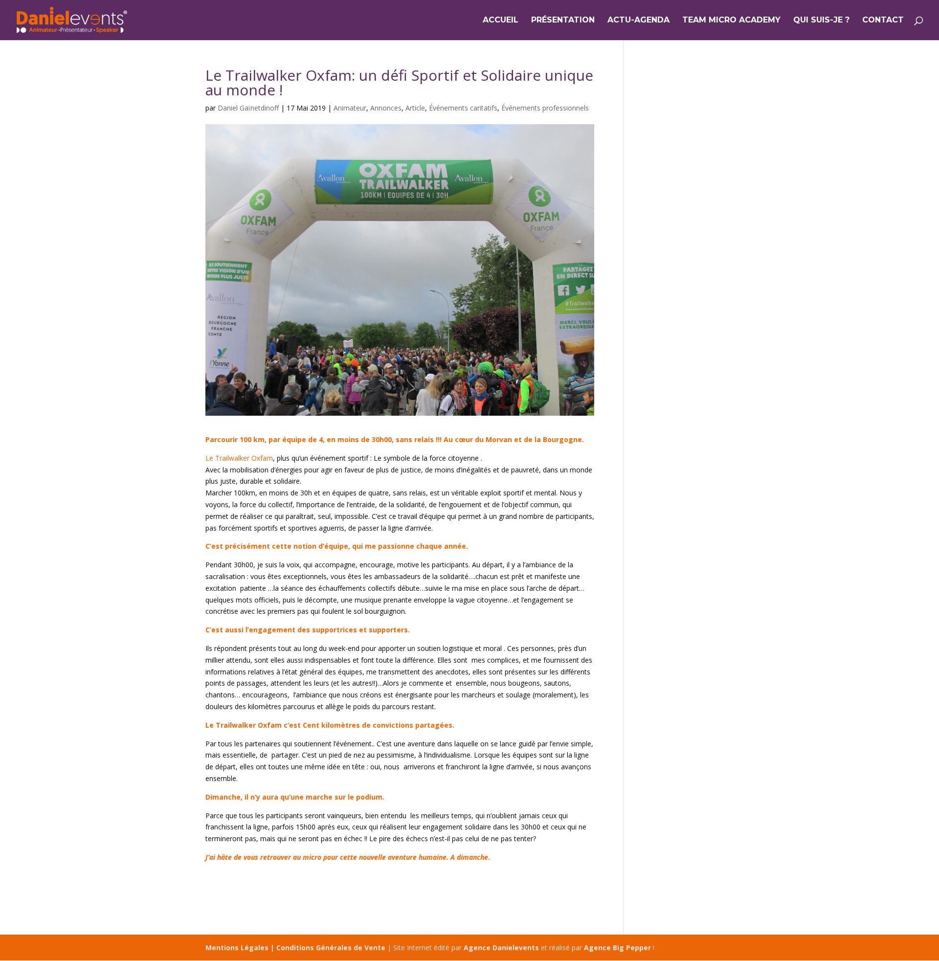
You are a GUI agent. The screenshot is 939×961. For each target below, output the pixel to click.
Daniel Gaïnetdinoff (248, 107)
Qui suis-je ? (821, 20)
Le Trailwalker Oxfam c (246, 725)
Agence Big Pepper (617, 947)
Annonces (386, 107)
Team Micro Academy (731, 20)
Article (415, 107)
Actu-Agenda (638, 20)
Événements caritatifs (463, 107)
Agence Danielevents (501, 947)
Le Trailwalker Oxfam (239, 458)
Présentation (563, 20)
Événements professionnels (545, 107)
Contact (883, 20)
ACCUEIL (500, 20)
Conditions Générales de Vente (330, 947)
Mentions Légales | (240, 947)
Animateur (350, 107)
